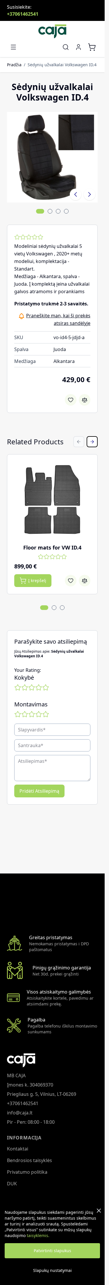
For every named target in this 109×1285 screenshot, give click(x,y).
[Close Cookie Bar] (98, 1210)
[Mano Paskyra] (78, 47)
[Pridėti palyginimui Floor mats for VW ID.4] (84, 580)
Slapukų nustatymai (52, 1270)
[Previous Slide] (78, 441)
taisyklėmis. (38, 1235)
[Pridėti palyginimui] (84, 400)
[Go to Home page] (52, 31)
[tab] (40, 211)
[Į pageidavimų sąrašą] (70, 400)
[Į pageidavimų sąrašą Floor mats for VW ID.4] (70, 580)
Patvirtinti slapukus (52, 1250)
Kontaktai (17, 1149)
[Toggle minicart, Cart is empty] (92, 47)
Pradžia (14, 64)
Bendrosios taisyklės (29, 1160)
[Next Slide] (92, 441)
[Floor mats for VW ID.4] (52, 499)
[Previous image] (75, 194)
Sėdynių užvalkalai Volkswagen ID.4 (62, 64)
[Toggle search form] (65, 47)
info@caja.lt (20, 1112)
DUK (12, 1183)
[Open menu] (13, 47)
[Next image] (89, 194)
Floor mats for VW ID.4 (52, 547)
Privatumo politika (27, 1172)
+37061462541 (22, 14)
